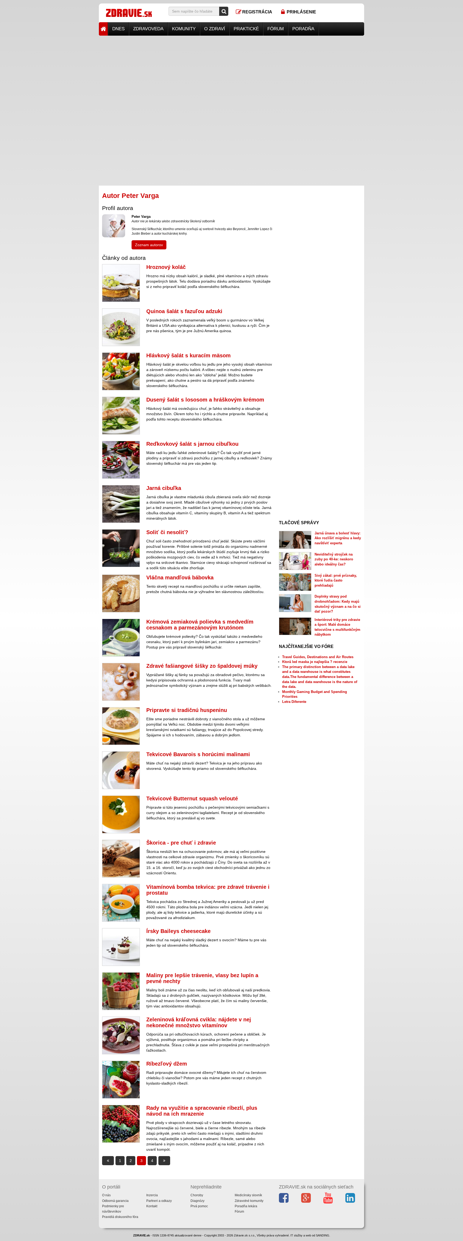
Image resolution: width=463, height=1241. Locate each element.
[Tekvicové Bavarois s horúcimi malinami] (121, 770)
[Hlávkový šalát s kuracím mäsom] (121, 371)
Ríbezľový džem (166, 1064)
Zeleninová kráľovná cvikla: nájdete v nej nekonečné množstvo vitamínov (198, 1022)
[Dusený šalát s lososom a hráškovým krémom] (121, 415)
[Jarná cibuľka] (121, 504)
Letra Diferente (294, 702)
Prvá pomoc (199, 1206)
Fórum (275, 28)
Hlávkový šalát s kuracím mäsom (188, 355)
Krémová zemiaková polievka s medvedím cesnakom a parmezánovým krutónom (199, 625)
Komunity (184, 28)
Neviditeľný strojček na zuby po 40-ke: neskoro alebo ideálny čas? (334, 559)
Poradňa (303, 28)
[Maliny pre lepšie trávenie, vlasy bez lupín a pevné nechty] (121, 991)
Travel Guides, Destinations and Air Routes (317, 657)
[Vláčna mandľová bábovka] (121, 593)
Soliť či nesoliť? (167, 532)
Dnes (118, 28)
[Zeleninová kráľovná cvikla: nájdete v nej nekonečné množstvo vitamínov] (121, 1035)
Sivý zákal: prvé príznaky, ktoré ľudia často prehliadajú (336, 580)
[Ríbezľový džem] (121, 1079)
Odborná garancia (115, 1201)
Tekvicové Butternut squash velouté (192, 798)
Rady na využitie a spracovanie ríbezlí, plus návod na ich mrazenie (201, 1111)
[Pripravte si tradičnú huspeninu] (121, 726)
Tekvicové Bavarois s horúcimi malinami (198, 754)
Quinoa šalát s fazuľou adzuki (184, 311)
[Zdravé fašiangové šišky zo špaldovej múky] (121, 682)
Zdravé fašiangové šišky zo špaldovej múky (201, 666)
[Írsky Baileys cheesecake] (121, 947)
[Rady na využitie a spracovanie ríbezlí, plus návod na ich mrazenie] (121, 1124)
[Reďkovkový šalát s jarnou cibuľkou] (121, 460)
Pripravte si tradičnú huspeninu (186, 710)
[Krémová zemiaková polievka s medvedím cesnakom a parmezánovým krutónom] (121, 638)
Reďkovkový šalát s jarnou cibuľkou (192, 444)
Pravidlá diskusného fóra (120, 1217)
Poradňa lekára (246, 1206)
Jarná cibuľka (163, 488)
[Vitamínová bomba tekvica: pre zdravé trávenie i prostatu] (121, 903)
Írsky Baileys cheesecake (178, 931)
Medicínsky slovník (248, 1195)
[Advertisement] (231, 73)
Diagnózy (197, 1201)
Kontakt (151, 1206)
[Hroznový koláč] (121, 283)
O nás (106, 1195)
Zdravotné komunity (249, 1201)
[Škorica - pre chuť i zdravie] (121, 859)
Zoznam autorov (149, 245)
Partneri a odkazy (159, 1201)
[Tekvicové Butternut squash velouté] (121, 814)
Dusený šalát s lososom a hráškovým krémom (205, 400)
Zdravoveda (148, 28)
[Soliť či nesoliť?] (121, 548)
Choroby (197, 1195)
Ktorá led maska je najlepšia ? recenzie (314, 662)
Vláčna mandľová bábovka (180, 577)
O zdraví (214, 28)
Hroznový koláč (166, 267)
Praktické (246, 28)
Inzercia (152, 1195)
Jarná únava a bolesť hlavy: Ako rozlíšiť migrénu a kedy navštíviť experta (338, 538)
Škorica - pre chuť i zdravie (181, 843)
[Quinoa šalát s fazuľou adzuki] (121, 327)
